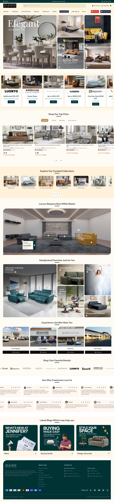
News (6, 453)
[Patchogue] (98, 337)
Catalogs (42, 472)
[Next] (61, 161)
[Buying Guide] (57, 438)
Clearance (95, 11)
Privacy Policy (6, 496)
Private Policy (43, 484)
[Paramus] (71, 337)
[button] (6, 155)
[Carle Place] (43, 337)
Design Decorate (84, 453)
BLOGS (41, 470)
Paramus (70, 349)
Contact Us (42, 486)
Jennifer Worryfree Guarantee (46, 477)
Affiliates (42, 479)
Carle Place (43, 349)
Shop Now (65, 1)
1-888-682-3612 (93, 470)
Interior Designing (43, 468)
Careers (41, 481)
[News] (20, 438)
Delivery (21, 496)
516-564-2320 (107, 1)
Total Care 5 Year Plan (44, 475)
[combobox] (54, 6)
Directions (16, 352)
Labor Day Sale (106, 11)
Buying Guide (46, 453)
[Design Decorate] (93, 438)
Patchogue (98, 349)
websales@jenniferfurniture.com (73, 476)
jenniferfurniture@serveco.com (96, 476)
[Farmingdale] (16, 337)
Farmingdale (15, 349)
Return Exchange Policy (14, 496)
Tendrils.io (108, 496)
